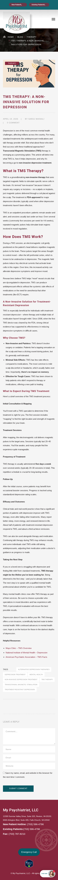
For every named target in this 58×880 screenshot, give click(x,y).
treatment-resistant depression (20, 689)
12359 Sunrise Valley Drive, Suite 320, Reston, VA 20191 (27, 816)
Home (11, 37)
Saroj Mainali (36, 119)
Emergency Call (29, 852)
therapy (31, 37)
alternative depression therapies (34, 669)
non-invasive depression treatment (21, 679)
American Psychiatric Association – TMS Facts (26, 657)
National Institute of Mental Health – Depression (26, 652)
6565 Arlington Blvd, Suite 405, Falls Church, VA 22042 (26, 820)
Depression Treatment (15, 674)
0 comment (13, 123)
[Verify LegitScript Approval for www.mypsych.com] (29, 863)
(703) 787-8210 (17, 834)
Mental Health (36, 674)
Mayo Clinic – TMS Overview (19, 648)
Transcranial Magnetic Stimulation (21, 684)
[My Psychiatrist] (16, 22)
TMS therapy (47, 679)
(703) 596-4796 (35, 824)
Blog (20, 37)
